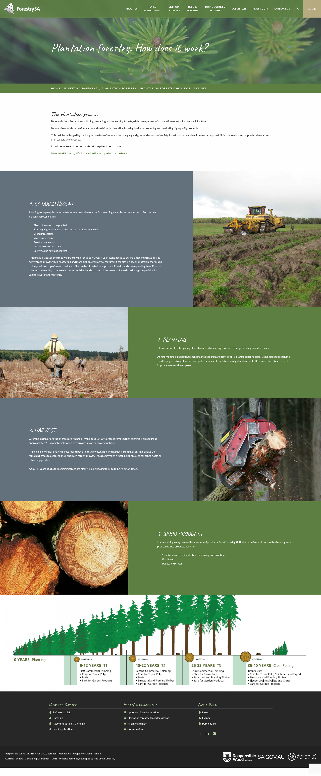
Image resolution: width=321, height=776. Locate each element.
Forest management (153, 8)
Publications (209, 723)
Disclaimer (30, 758)
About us (132, 8)
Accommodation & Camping (68, 723)
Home (55, 88)
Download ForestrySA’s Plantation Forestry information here (89, 153)
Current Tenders (14, 758)
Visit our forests (174, 8)
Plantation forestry (119, 88)
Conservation (135, 729)
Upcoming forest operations (143, 712)
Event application (62, 729)
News (205, 712)
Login (312, 8)
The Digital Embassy (104, 758)
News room (260, 8)
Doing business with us (215, 8)
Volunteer (239, 8)
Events (206, 717)
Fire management (137, 723)
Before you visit (192, 8)
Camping (57, 717)
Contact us (282, 8)
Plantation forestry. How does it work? (149, 717)
